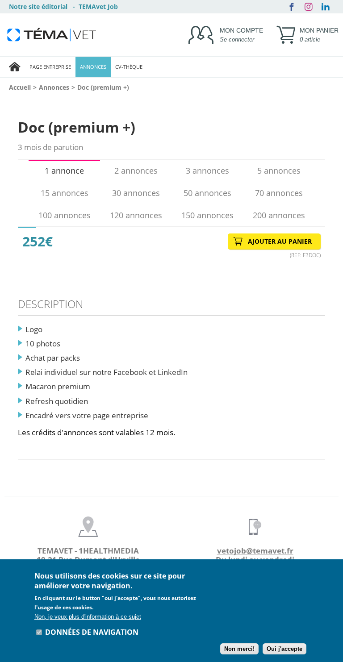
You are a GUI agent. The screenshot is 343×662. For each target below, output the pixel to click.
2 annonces (136, 170)
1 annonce (64, 170)
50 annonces (207, 192)
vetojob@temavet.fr (255, 550)
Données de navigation (91, 632)
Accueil (20, 87)
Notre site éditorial (38, 6)
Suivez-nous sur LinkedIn (325, 7)
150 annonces (207, 215)
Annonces (54, 87)
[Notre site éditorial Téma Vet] (51, 34)
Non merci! (239, 648)
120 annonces (136, 215)
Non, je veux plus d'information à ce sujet (87, 616)
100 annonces (64, 215)
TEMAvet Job (98, 6)
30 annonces (136, 192)
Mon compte (241, 35)
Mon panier (319, 35)
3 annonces (207, 170)
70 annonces (279, 192)
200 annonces (279, 215)
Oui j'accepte (284, 648)
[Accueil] (14, 67)
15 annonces (64, 192)
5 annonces (279, 170)
